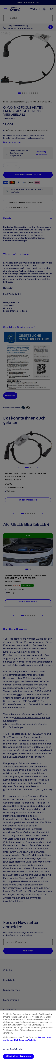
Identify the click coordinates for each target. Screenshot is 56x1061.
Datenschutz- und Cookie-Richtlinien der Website (27, 1038)
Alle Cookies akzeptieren (18, 1056)
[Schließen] (52, 1015)
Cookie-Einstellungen (13, 1049)
